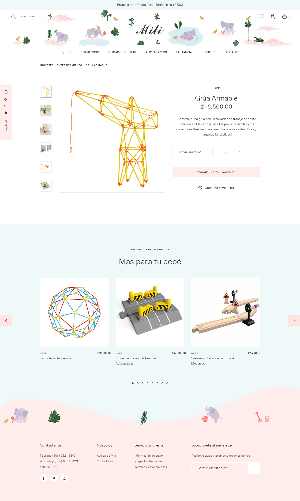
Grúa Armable (96, 65)
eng (23, 16)
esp (32, 16)
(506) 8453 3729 (66, 461)
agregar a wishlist (219, 188)
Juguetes (46, 65)
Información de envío (149, 455)
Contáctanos (105, 461)
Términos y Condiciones (151, 467)
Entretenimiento (69, 65)
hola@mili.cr (48, 467)
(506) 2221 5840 (63, 455)
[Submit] (254, 468)
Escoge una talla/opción (216, 172)
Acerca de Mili (106, 455)
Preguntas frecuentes (149, 461)
